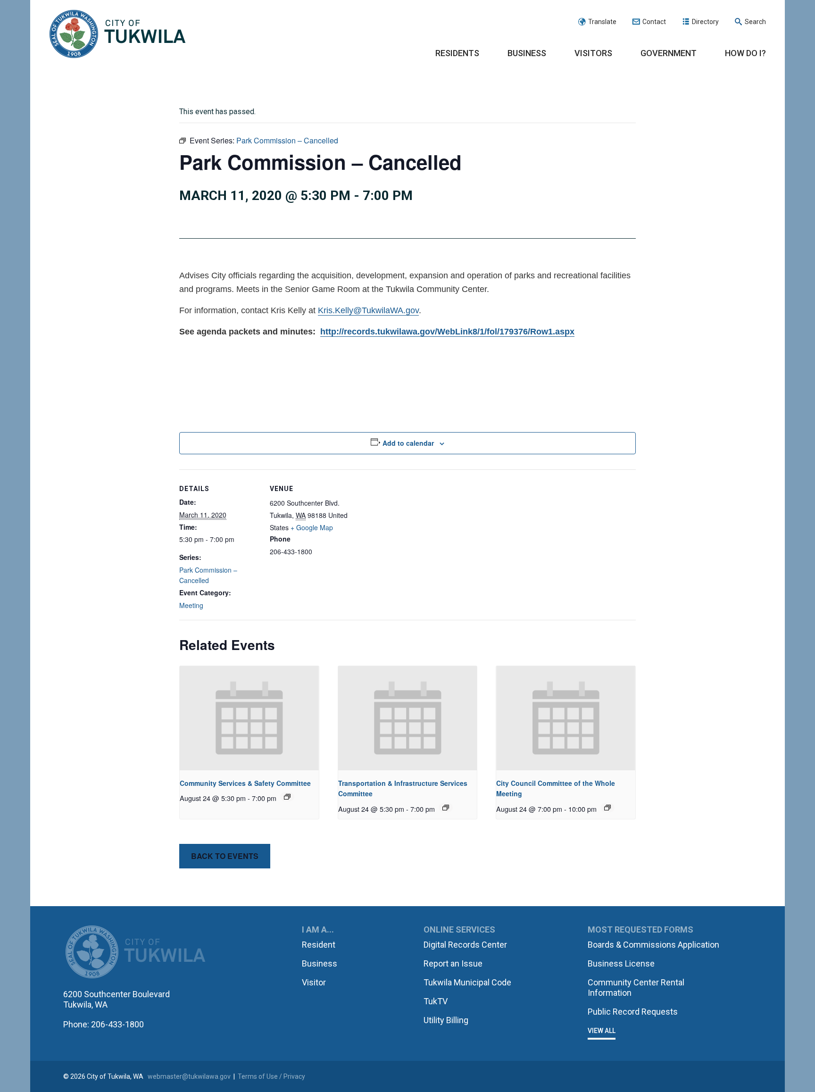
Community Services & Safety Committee (245, 783)
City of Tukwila (117, 34)
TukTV (436, 1001)
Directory (705, 21)
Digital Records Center (465, 945)
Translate (602, 21)
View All (601, 1030)
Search (755, 21)
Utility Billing (446, 1020)
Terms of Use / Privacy (271, 1076)
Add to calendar (408, 443)
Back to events (224, 855)
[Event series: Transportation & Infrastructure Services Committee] (445, 807)
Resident (318, 945)
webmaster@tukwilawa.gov (189, 1076)
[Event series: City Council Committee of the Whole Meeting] (607, 807)
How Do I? (745, 53)
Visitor (314, 982)
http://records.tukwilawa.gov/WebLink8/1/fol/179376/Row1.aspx (447, 331)
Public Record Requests (633, 1012)
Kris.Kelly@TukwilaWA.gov (368, 310)
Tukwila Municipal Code (467, 982)
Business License (621, 963)
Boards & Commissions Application (653, 945)
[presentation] (249, 718)
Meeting (191, 605)
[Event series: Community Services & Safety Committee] (287, 797)
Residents (457, 53)
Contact (654, 21)
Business (526, 53)
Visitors (593, 53)
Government (668, 53)
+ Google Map (312, 527)
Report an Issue (453, 963)
